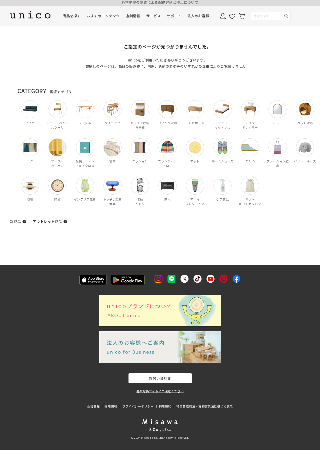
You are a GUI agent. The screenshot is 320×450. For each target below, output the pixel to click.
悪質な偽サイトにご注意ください (160, 391)
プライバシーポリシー (138, 406)
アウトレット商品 (47, 221)
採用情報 (110, 406)
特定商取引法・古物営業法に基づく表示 (204, 406)
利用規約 (165, 406)
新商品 (15, 221)
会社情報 (93, 406)
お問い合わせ (160, 378)
